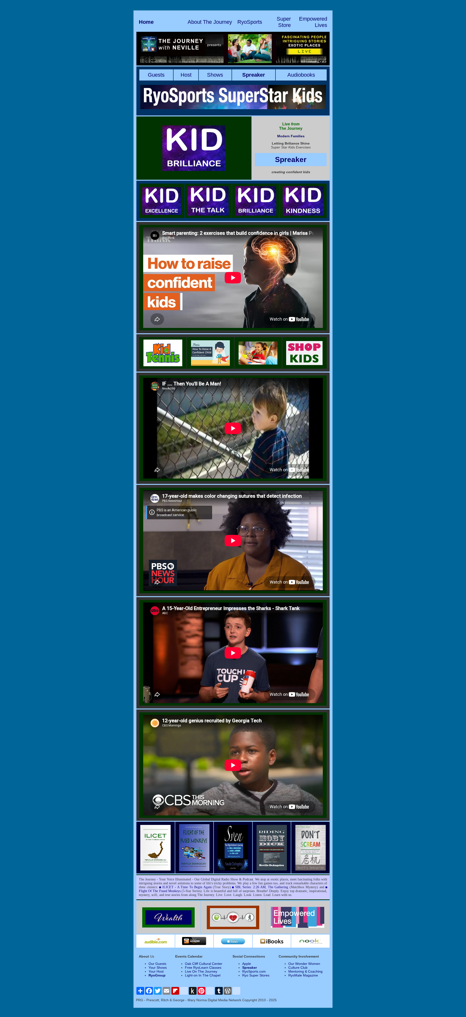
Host (186, 75)
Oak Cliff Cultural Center (203, 964)
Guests (156, 75)
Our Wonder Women (304, 964)
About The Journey (210, 22)
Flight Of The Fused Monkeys (160, 891)
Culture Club (298, 967)
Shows (215, 75)
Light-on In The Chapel (202, 975)
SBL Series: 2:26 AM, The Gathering (261, 887)
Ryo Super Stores (255, 975)
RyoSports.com (254, 971)
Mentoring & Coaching (305, 971)
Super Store (284, 22)
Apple (246, 964)
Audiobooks (301, 75)
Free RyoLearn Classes (203, 967)
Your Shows (158, 967)
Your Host (156, 971)
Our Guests (157, 964)
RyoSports (249, 22)
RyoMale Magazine (303, 975)
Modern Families (291, 136)
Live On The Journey (201, 971)
